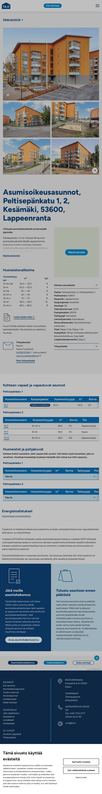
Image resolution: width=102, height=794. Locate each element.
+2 (95, 170)
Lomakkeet (8, 720)
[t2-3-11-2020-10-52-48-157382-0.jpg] (51, 64)
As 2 (6, 425)
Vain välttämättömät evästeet (81, 770)
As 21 (6, 437)
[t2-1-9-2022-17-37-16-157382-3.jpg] (26, 120)
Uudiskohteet (10, 699)
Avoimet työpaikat (12, 734)
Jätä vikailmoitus (11, 713)
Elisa (82, 339)
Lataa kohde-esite (23, 317)
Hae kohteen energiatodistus (16, 516)
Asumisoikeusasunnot (13, 689)
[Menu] (97, 6)
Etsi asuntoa (9, 685)
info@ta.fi (71, 723)
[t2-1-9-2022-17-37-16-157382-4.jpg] (26, 157)
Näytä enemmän (11, 255)
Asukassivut (9, 716)
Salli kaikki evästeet (81, 762)
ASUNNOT (8, 682)
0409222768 (24, 352)
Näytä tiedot (81, 777)
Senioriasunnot (10, 695)
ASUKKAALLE (10, 709)
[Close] (97, 658)
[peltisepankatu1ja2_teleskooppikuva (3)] (75, 157)
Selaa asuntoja (83, 662)
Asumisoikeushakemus (22, 662)
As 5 (6, 431)
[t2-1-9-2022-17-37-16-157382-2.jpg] (75, 120)
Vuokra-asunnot (11, 692)
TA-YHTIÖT (9, 730)
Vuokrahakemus (55, 662)
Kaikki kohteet (10, 702)
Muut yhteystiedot (25, 360)
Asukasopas (9, 723)
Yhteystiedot (9, 737)
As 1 (6, 405)
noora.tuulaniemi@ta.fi (31, 356)
